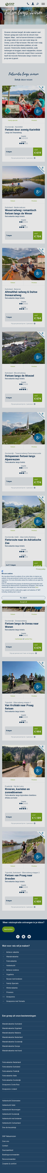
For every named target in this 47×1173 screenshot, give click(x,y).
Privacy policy (40, 569)
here (37, 587)
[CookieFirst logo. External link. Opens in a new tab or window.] (2, 571)
